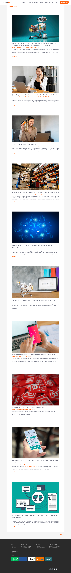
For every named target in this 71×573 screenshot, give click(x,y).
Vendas (43, 96)
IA (21, 47)
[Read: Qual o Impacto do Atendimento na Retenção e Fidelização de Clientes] (35, 79)
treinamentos (47, 2)
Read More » (14, 56)
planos (29, 2)
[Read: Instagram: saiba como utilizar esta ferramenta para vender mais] (35, 336)
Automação (24, 47)
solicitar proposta (64, 2)
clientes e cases (35, 2)
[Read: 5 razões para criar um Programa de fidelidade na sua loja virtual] (35, 282)
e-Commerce (33, 96)
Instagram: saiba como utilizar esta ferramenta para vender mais (33, 354)
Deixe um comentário (16, 47)
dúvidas (41, 2)
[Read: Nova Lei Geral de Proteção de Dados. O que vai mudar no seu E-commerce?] (35, 227)
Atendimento (23, 96)
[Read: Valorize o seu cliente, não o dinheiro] (35, 128)
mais (56, 2)
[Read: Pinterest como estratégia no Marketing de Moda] (35, 389)
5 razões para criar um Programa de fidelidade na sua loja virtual (33, 300)
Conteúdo (29, 96)
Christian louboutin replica (30, 466)
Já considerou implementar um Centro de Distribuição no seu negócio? (35, 192)
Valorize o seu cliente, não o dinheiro (24, 144)
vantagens (23, 2)
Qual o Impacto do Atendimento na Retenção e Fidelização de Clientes (35, 95)
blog (53, 2)
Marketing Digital (24, 409)
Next (61, 534)
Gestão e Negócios (34, 146)
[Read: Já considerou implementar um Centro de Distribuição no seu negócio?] (35, 176)
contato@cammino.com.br (53, 547)
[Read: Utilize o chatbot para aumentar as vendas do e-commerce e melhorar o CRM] (35, 442)
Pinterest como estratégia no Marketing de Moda (28, 407)
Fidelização (39, 96)
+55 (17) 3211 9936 (56, 546)
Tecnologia (29, 47)
